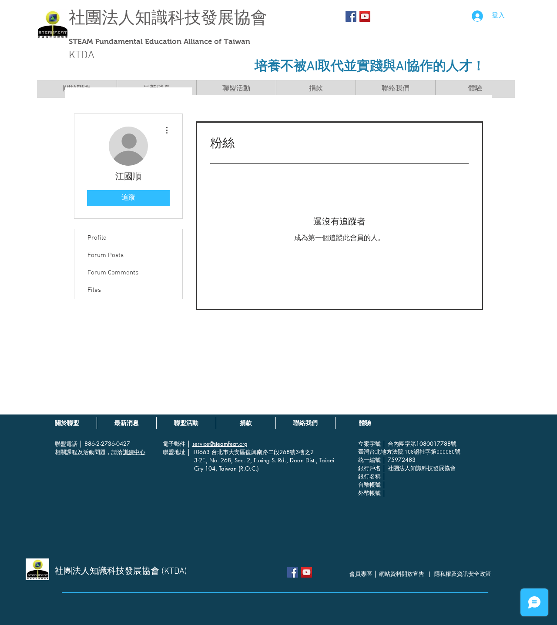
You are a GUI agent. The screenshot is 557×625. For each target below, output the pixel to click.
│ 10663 (199, 452)
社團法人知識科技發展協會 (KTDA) (121, 571)
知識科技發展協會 (201, 17)
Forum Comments (112, 273)
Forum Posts (105, 255)
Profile (97, 238)
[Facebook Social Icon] (351, 16)
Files (94, 290)
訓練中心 (134, 452)
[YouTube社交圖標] (364, 16)
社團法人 (102, 17)
